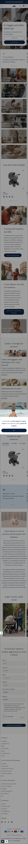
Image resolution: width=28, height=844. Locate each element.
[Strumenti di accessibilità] (6, 841)
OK (14, 430)
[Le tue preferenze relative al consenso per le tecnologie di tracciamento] (1, 633)
